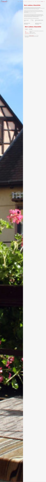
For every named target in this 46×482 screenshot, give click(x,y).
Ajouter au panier (31, 35)
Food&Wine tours (22, 1)
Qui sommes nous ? (30, 1)
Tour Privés (26, 1)
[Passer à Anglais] (42, 2)
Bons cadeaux (38, 1)
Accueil (18, 1)
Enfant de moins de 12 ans (27, 33)
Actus (33, 1)
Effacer (36, 33)
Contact (35, 1)
